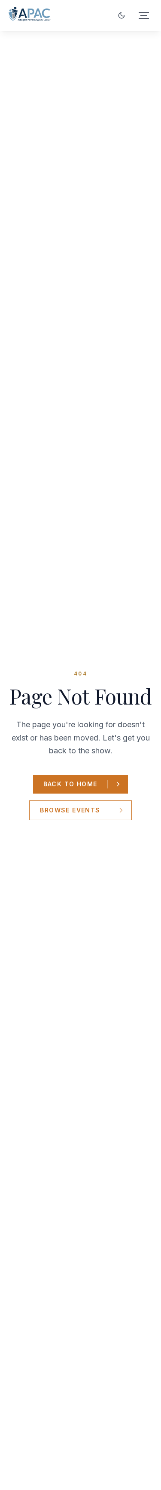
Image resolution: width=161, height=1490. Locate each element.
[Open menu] (143, 15)
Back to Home (70, 784)
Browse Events (70, 810)
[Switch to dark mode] (121, 15)
